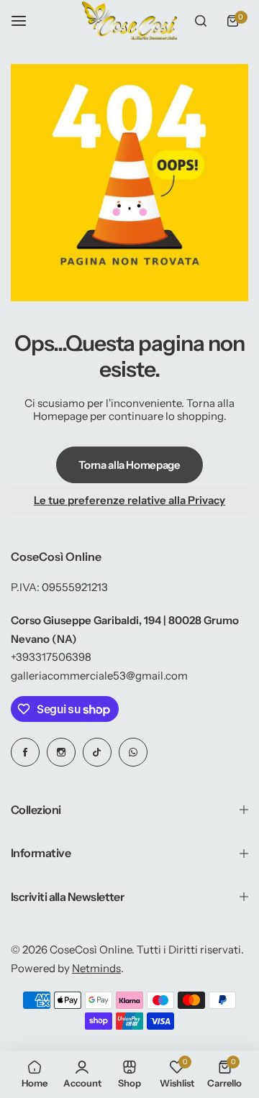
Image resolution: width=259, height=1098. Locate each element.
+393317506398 (51, 657)
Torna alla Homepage (129, 465)
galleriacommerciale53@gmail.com (99, 675)
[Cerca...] (201, 21)
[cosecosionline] (129, 20)
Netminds (96, 968)
